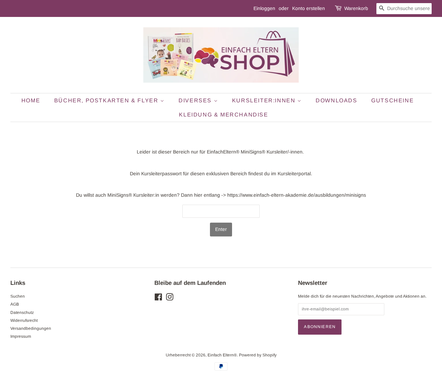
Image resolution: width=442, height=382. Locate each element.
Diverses (196, 100)
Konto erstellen (308, 8)
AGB (14, 304)
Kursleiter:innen (264, 100)
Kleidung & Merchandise (223, 115)
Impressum (20, 336)
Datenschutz (22, 312)
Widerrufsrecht (24, 320)
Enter (221, 229)
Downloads (336, 100)
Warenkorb (356, 8)
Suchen (17, 296)
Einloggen (264, 8)
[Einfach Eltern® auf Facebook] (158, 298)
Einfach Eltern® (222, 355)
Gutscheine (392, 100)
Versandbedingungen (30, 328)
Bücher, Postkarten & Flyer (107, 100)
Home (30, 100)
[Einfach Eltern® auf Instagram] (169, 298)
